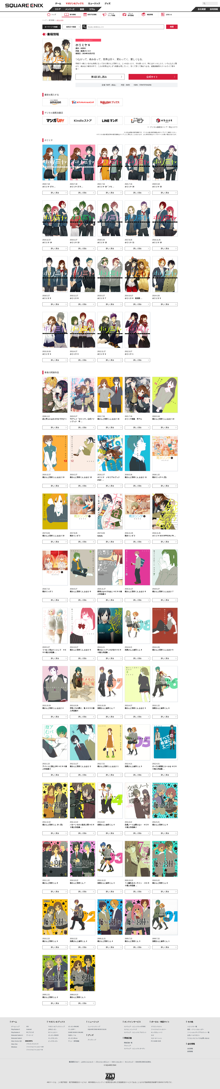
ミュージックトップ (94, 1026)
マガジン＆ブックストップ (56, 1026)
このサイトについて (87, 1062)
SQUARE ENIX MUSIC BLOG (97, 1029)
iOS (27, 1026)
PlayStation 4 (15, 1032)
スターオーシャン (156, 1038)
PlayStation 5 (15, 1029)
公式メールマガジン (193, 1035)
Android (29, 1029)
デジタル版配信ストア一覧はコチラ (164, 127)
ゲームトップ (15, 1026)
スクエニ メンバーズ (130, 1029)
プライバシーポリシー (102, 1062)
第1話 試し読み (99, 77)
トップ (44, 20)
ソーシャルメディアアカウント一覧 (198, 1032)
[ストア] (58, 9)
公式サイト (152, 77)
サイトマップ (129, 1062)
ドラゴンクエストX (32, 1044)
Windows (14, 1047)
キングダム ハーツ (156, 1032)
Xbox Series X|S (16, 1041)
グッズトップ (92, 1040)
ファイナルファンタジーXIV (35, 1047)
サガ (152, 1035)
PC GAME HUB (156, 1041)
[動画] (82, 9)
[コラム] (92, 9)
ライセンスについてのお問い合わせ (198, 1038)
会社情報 (190, 1048)
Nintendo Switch (16, 1038)
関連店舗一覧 (128, 1043)
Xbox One (14, 1044)
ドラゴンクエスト (156, 1026)
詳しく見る (55, 193)
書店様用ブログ (74, 1062)
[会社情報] (202, 9)
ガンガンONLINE (73, 1026)
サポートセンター (117, 1062)
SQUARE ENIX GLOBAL (143, 1062)
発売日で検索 (71, 27)
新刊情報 (51, 20)
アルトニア (127, 1045)
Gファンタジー (53, 1032)
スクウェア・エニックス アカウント (135, 1032)
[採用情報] (214, 9)
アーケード (29, 1035)
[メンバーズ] (70, 9)
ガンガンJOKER (53, 1035)
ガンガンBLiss (72, 1038)
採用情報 (190, 1051)
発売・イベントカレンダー (195, 1029)
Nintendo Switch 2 (17, 1035)
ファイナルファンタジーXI (34, 1050)
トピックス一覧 (192, 1026)
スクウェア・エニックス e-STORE (135, 1026)
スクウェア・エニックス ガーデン (134, 1048)
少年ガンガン (52, 1029)
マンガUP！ (72, 1029)
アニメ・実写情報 (73, 1041)
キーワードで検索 (51, 27)
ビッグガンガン (53, 1041)
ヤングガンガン (53, 1038)
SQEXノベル (72, 1035)
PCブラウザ (30, 1032)
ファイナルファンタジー (158, 1029)
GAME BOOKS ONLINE (75, 1032)
